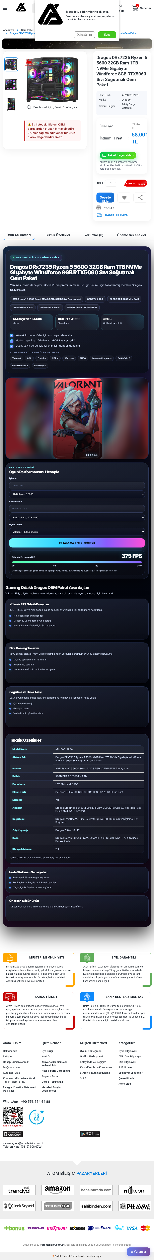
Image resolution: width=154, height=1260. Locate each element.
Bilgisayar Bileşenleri (131, 1072)
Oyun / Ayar (15, 524)
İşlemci (13, 478)
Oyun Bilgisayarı (128, 1051)
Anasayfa (8, 30)
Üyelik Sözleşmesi (91, 1051)
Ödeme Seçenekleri (132, 235)
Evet (107, 34)
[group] (52, 80)
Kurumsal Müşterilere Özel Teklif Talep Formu (19, 1080)
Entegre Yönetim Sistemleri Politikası (19, 1089)
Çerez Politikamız (52, 1081)
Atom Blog (125, 1083)
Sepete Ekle (105, 199)
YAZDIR (109, 208)
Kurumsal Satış (11, 1072)
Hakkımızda (10, 1051)
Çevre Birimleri (127, 1078)
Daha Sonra (84, 34)
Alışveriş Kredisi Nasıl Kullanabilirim (54, 1063)
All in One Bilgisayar (130, 1056)
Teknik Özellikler (58, 235)
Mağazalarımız (11, 1067)
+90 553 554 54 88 (35, 1102)
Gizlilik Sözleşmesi (91, 1056)
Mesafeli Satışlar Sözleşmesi (51, 1089)
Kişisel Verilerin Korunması (96, 1067)
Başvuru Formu (50, 1076)
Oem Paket (27, 30)
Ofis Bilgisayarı (127, 1061)
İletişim (7, 1056)
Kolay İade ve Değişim (93, 1061)
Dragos (126, 99)
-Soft (56, 1256)
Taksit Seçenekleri (120, 155)
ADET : (100, 183)
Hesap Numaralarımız (16, 1061)
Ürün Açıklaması (19, 235)
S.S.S (83, 1078)
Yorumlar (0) (93, 235)
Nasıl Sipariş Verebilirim (56, 1070)
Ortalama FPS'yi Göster (77, 543)
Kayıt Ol (46, 1056)
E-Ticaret (65, 1256)
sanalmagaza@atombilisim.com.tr (23, 1143)
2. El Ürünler (126, 1067)
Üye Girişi (47, 1051)
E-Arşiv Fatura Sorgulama (95, 1072)
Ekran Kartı (15, 501)
